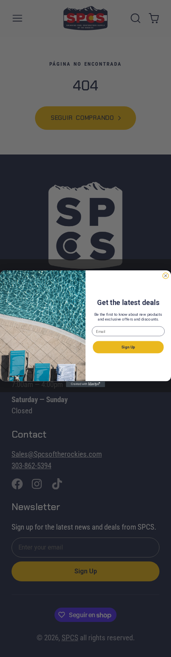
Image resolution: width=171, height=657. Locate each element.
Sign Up (128, 346)
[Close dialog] (166, 276)
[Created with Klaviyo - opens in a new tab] (85, 384)
